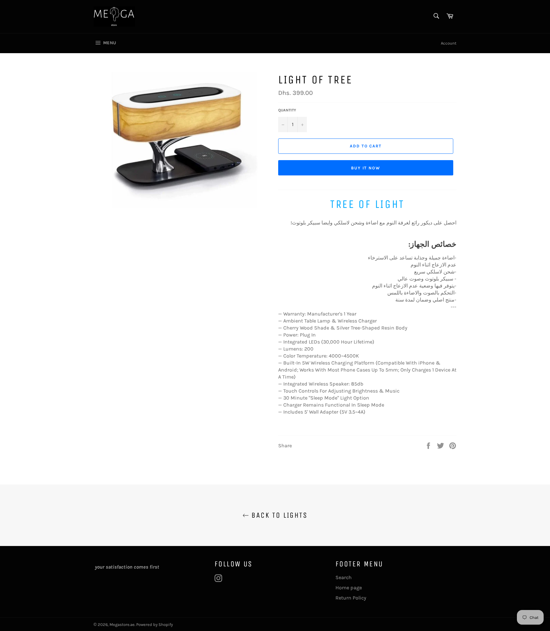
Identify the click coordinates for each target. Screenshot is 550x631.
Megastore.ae (122, 624)
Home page (348, 588)
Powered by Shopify (154, 624)
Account (448, 43)
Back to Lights (278, 515)
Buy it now (366, 168)
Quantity (287, 110)
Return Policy (350, 598)
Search (343, 577)
